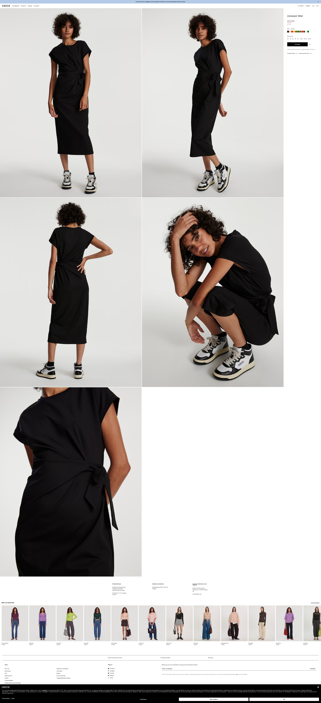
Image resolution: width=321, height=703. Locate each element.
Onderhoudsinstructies (304, 53)
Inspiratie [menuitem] (30, 5)
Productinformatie (291, 53)
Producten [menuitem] (23, 5)
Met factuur (312, 49)
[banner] (160, 2)
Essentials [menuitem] (36, 5)
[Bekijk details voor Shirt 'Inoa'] (70, 623)
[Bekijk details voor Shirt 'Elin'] (42, 623)
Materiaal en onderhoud (158, 583)
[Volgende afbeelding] (320, 613)
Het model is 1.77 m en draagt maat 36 (119, 594)
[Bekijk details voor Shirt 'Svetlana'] (15, 623)
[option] (288, 32)
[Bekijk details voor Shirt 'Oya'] (207, 623)
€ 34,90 (31, 644)
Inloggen (308, 5)
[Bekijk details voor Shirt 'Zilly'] (97, 623)
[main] (160, 589)
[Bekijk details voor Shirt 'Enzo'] (289, 623)
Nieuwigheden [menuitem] (15, 5)
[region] (120, 589)
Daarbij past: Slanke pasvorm (119, 587)
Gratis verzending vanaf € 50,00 (293, 49)
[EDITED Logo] (6, 6)
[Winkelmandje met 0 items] (317, 6)
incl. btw (289, 24)
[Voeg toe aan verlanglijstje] (310, 44)
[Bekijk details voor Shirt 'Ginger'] (124, 623)
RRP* (290, 21)
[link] (6, 665)
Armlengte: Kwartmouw (117, 588)
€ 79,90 (222, 644)
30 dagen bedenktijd (305, 49)
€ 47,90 (289, 22)
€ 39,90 (3, 644)
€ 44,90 (140, 644)
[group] (239, 669)
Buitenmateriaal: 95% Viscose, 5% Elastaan (160, 588)
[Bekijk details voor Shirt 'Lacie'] (179, 623)
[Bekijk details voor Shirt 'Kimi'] (261, 623)
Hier (237, 674)
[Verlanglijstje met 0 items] (313, 6)
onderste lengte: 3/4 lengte (118, 590)
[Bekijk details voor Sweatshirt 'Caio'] (234, 623)
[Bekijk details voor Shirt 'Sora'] (152, 623)
